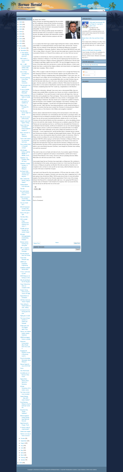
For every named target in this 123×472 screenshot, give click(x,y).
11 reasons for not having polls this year (25, 311)
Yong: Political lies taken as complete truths (25, 285)
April (22, 452)
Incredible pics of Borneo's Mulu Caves (24, 374)
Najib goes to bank (25, 315)
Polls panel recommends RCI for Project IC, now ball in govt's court (97, 24)
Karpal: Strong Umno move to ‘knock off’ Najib (25, 291)
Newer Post (37, 243)
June (22, 448)
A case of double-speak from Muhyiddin (24, 91)
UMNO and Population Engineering (24, 263)
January (23, 460)
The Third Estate (24, 370)
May (22, 450)
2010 (20, 462)
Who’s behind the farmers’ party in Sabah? (25, 180)
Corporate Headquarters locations (68, 469)
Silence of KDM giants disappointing (91, 50)
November (23, 50)
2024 (20, 27)
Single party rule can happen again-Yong (24, 327)
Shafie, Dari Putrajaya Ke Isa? (24, 107)
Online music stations (91, 469)
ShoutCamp (95, 64)
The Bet (22, 188)
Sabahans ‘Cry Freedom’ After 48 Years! (24, 159)
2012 (20, 43)
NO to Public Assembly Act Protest (24, 73)
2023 (20, 29)
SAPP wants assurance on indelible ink (24, 101)
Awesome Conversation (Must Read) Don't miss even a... (25, 345)
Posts (86, 72)
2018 (20, 31)
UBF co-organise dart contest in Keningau (24, 249)
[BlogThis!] (36, 189)
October (23, 438)
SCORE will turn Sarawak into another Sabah (24, 230)
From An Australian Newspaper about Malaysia (25, 360)
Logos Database (82, 469)
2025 (20, 24)
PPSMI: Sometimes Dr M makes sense (25, 388)
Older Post (77, 243)
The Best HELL (24, 217)
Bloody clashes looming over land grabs (24, 243)
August (23, 443)
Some (21, 368)
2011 (20, 46)
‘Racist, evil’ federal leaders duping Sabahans (25, 333)
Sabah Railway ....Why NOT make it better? (25, 398)
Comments (87, 75)
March (22, 455)
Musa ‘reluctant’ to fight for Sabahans (25, 134)
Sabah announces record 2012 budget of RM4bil (25, 198)
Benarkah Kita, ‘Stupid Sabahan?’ (24, 411)
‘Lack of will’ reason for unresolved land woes (25, 140)
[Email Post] (35, 186)
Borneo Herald (30, 4)
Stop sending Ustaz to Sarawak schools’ (25, 146)
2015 (20, 36)
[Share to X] (38, 189)
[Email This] (35, 189)
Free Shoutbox (86, 64)
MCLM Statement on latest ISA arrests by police (25, 208)
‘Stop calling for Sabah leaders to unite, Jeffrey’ (25, 305)
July (22, 445)
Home (57, 242)
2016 (20, 34)
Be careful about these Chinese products (24, 192)
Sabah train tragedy (25, 431)
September (24, 441)
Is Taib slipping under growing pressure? (24, 54)
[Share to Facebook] (40, 189)
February (23, 457)
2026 (20, 22)
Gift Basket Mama (55, 469)
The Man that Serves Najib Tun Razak (25, 112)
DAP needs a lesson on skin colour (24, 60)
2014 (20, 38)
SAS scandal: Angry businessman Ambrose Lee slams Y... (24, 223)
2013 (20, 41)
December (23, 48)
